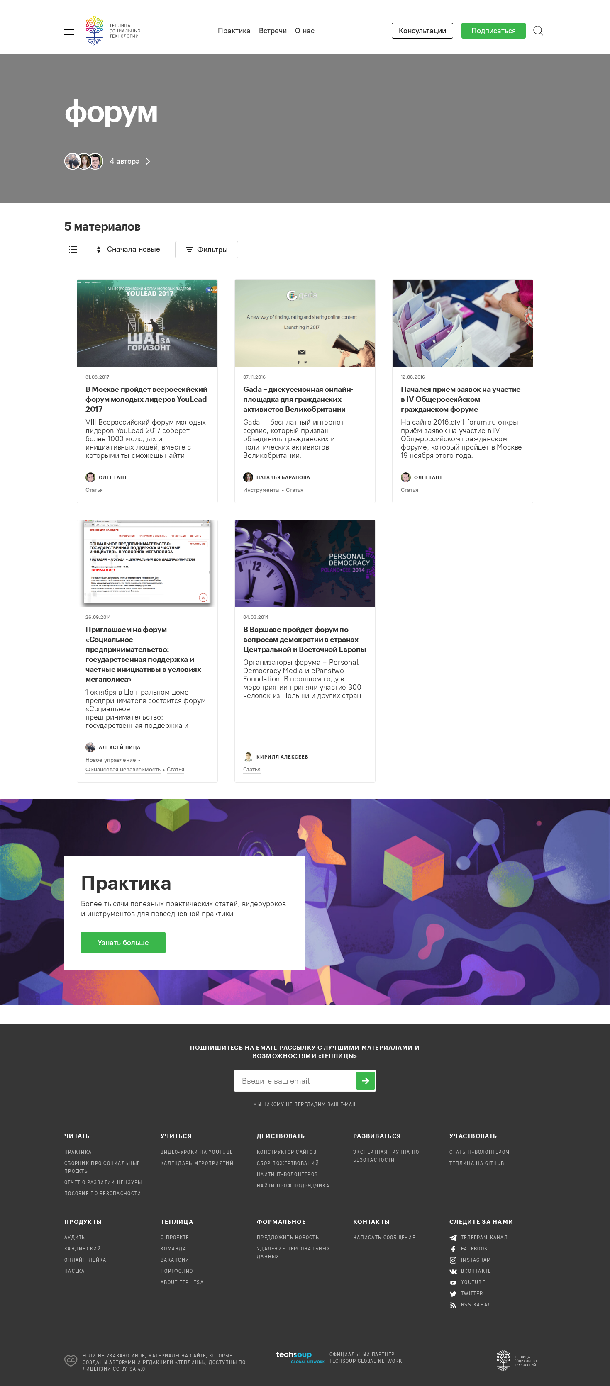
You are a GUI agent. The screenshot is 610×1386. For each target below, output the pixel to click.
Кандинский (82, 1249)
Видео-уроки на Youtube (197, 1152)
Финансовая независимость (123, 769)
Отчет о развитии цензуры (103, 1182)
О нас (305, 30)
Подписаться (493, 30)
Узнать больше (123, 942)
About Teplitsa (182, 1282)
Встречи (273, 30)
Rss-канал (476, 1305)
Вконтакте (476, 1271)
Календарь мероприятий (197, 1163)
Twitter (472, 1293)
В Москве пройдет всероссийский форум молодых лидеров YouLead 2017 (146, 398)
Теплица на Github (477, 1163)
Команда (173, 1249)
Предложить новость (288, 1237)
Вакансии (175, 1260)
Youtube (473, 1282)
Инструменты (261, 490)
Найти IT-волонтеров (287, 1174)
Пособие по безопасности (102, 1193)
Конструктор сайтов (287, 1152)
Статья (94, 490)
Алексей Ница (120, 747)
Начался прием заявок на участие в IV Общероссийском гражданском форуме (461, 398)
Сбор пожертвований (288, 1163)
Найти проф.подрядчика (293, 1186)
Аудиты (75, 1237)
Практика (234, 30)
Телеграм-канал (484, 1237)
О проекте (175, 1237)
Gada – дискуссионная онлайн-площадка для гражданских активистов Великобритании (298, 398)
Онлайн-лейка (85, 1260)
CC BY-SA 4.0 (129, 1369)
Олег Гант (113, 477)
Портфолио (177, 1271)
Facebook (474, 1249)
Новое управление (110, 760)
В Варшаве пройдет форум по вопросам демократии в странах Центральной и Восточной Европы (304, 639)
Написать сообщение (384, 1237)
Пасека (74, 1271)
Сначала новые (133, 249)
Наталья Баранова (283, 477)
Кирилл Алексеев (282, 756)
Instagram (476, 1260)
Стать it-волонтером (479, 1152)
